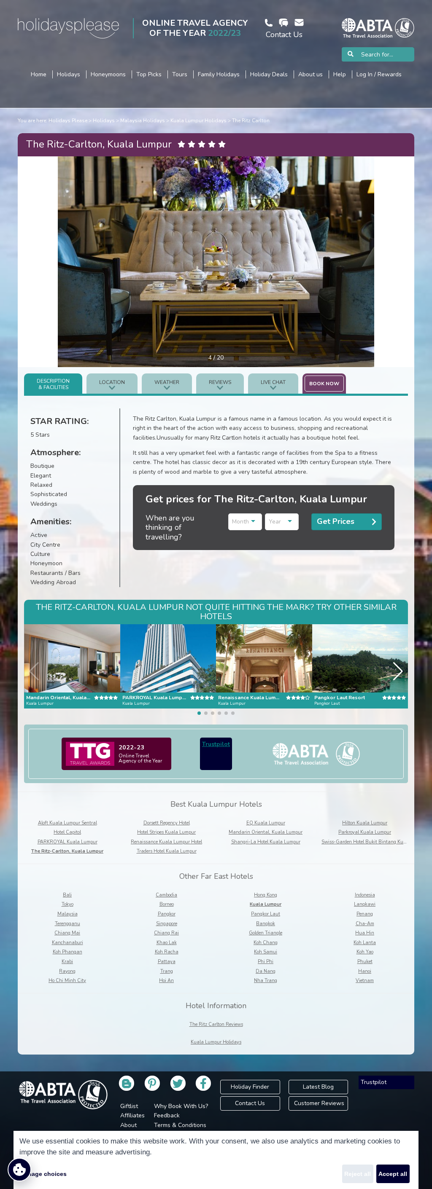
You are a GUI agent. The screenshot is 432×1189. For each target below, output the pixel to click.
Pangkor (167, 914)
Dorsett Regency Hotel (166, 823)
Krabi (67, 961)
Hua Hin (364, 933)
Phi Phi (265, 961)
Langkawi (364, 904)
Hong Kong (265, 895)
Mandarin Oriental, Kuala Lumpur (265, 832)
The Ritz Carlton (251, 120)
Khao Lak (167, 942)
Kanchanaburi (67, 942)
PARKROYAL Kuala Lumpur (67, 842)
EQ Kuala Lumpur (265, 823)
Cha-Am (365, 924)
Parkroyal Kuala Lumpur (364, 832)
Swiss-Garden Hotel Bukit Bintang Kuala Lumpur (374, 842)
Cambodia (166, 895)
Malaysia (67, 914)
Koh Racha (166, 952)
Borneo (166, 904)
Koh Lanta (365, 942)
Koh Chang (266, 942)
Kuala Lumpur (265, 904)
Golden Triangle (265, 933)
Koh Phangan (67, 952)
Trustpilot (216, 744)
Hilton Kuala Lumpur (364, 823)
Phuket (365, 961)
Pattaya (167, 961)
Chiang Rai (166, 933)
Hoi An (166, 980)
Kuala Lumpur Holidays (198, 120)
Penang (364, 914)
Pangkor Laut (265, 914)
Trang (166, 971)
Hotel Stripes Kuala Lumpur (166, 832)
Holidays (104, 120)
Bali (67, 895)
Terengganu (67, 924)
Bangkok (265, 924)
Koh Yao (364, 952)
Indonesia (365, 895)
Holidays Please (68, 120)
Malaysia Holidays (142, 120)
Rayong (67, 971)
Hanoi (364, 971)
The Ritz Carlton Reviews (216, 1024)
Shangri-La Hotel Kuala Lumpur (265, 842)
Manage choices (43, 1173)
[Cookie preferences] (19, 1169)
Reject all (357, 1173)
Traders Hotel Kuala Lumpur (167, 851)
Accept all (392, 1173)
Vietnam (365, 980)
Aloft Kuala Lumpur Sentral (67, 823)
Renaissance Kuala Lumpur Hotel (166, 842)
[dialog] (216, 1160)
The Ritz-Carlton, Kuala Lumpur (67, 851)
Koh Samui (265, 952)
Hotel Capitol (67, 832)
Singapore (166, 924)
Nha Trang (265, 980)
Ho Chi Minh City (67, 980)
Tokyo (67, 904)
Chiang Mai (67, 933)
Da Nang (265, 971)
